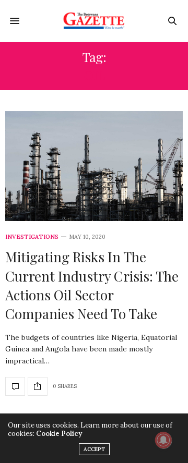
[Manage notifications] (163, 440)
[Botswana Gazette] (94, 20)
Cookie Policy (59, 433)
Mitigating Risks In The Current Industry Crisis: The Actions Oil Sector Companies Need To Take (92, 285)
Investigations (31, 237)
